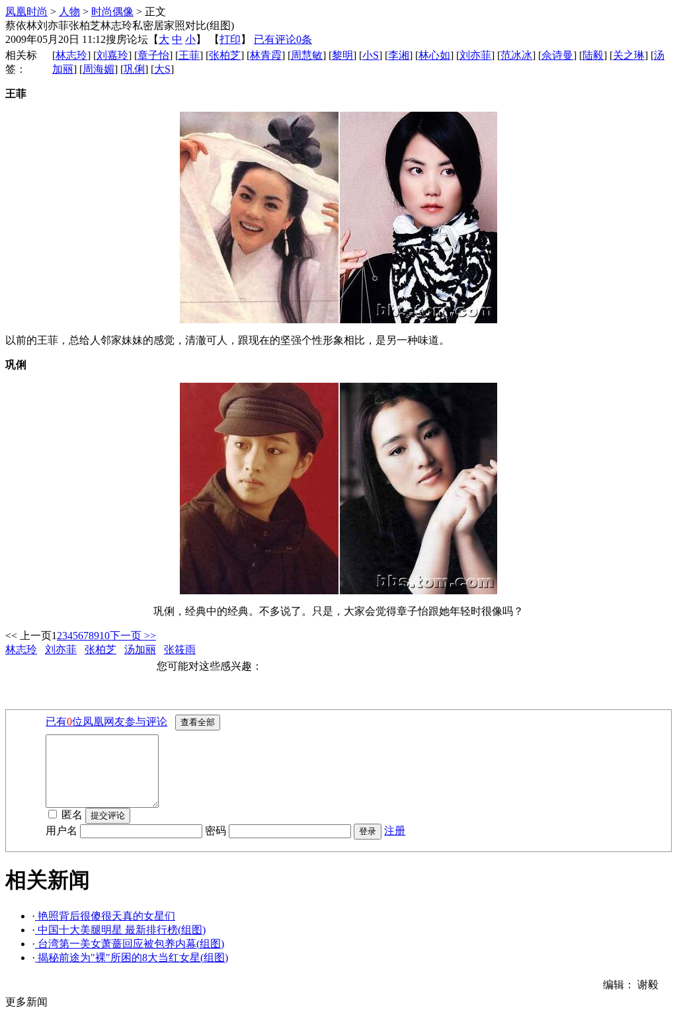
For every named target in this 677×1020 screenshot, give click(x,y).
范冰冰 (516, 55)
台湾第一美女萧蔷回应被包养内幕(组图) (129, 943)
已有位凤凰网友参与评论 (106, 721)
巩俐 (134, 69)
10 (104, 635)
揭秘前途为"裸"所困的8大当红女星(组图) (131, 957)
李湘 (398, 55)
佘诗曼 (557, 55)
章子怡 (153, 55)
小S (370, 55)
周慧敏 (307, 55)
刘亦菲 (475, 55)
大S (162, 69)
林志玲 (71, 55)
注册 (394, 830)
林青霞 (266, 55)
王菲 (189, 55)
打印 (230, 39)
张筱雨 (180, 649)
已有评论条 (283, 39)
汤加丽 (140, 649)
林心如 (434, 55)
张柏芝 (225, 55)
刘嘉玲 (112, 55)
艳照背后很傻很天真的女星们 (105, 916)
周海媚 (98, 69)
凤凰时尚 (26, 11)
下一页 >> (133, 635)
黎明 (342, 55)
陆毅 (593, 55)
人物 (69, 11)
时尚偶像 (112, 11)
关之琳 (629, 55)
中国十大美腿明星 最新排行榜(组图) (120, 929)
